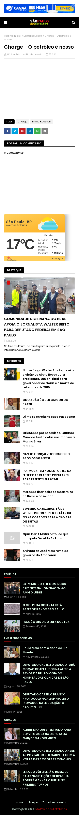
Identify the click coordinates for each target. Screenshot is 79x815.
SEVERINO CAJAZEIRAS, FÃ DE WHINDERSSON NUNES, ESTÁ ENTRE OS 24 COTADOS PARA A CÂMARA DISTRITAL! (47, 515)
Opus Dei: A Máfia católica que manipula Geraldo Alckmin (45, 536)
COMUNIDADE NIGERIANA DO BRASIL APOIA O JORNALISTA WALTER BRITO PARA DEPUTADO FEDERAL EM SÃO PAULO (36, 327)
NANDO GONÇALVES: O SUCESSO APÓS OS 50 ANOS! (46, 456)
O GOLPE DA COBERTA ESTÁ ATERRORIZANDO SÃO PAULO (43, 607)
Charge (22, 121)
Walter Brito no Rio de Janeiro (25, 54)
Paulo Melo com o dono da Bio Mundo (45, 650)
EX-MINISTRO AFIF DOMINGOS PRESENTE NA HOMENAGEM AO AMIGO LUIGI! (44, 588)
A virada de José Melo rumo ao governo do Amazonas (45, 553)
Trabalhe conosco (54, 802)
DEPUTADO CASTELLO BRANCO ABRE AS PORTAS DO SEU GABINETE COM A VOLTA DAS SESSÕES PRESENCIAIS (49, 755)
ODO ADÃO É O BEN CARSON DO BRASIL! (45, 402)
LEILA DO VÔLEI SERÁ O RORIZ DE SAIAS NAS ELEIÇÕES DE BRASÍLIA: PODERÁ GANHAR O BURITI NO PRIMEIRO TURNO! (46, 778)
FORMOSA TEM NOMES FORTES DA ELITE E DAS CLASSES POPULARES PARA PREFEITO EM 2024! (47, 475)
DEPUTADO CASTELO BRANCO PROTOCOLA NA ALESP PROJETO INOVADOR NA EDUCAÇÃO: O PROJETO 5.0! (46, 700)
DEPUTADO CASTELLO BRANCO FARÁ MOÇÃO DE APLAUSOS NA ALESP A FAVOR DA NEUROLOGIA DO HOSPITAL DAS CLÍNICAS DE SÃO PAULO (49, 673)
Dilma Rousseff (32, 35)
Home (19, 802)
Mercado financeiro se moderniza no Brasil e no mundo (48, 494)
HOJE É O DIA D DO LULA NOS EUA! (46, 622)
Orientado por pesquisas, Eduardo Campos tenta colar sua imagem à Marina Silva (49, 437)
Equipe (33, 802)
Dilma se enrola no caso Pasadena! (49, 417)
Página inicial (12, 35)
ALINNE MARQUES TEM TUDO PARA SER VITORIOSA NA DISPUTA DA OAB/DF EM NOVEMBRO (47, 734)
